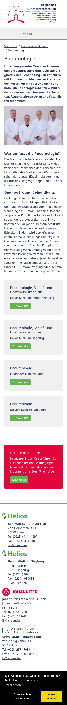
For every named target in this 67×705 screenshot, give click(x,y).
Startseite (10, 46)
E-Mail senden (17, 545)
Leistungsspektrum (34, 46)
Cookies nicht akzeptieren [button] (22, 696)
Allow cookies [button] (51, 696)
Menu (27, 33)
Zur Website (20, 306)
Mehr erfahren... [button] (16, 685)
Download (19, 480)
